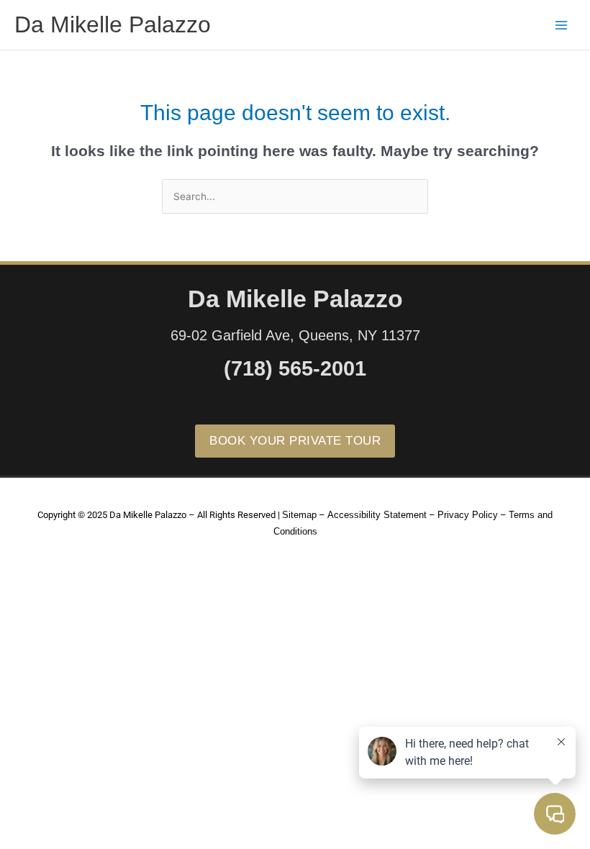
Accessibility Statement (377, 514)
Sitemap (299, 514)
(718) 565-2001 (295, 368)
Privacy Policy (467, 514)
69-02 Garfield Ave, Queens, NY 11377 (295, 335)
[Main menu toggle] (561, 25)
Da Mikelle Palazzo (112, 24)
